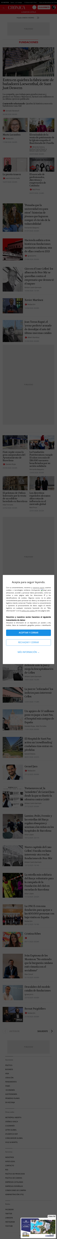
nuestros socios (39, 587)
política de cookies (28, 611)
